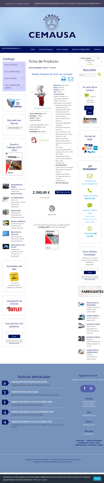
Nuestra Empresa (46, 49)
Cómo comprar (62, 49)
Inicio (33, 49)
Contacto (97, 49)
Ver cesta (89, 108)
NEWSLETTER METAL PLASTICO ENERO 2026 (31, 421)
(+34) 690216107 (88, 434)
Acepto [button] (97, 478)
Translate (89, 64)
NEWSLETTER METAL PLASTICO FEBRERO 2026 (32, 411)
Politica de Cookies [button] (40, 480)
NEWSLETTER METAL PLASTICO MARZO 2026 (31, 401)
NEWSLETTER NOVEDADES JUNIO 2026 (29, 382)
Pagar (90, 113)
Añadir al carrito (64, 192)
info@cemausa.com (89, 415)
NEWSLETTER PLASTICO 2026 (24, 392)
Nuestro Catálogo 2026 (81, 49)
